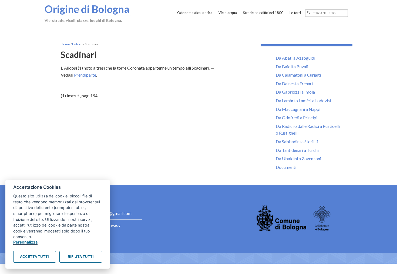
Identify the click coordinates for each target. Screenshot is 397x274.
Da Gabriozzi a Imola (295, 91)
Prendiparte (85, 74)
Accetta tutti (34, 256)
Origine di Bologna (87, 9)
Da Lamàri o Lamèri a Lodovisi (303, 100)
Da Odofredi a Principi (296, 117)
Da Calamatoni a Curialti (298, 74)
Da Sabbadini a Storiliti (297, 141)
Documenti (286, 167)
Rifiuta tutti (81, 256)
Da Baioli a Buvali (292, 66)
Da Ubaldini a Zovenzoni (298, 158)
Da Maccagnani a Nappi (298, 109)
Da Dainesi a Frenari (294, 83)
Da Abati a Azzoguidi (295, 57)
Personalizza (25, 242)
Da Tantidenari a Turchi (297, 150)
